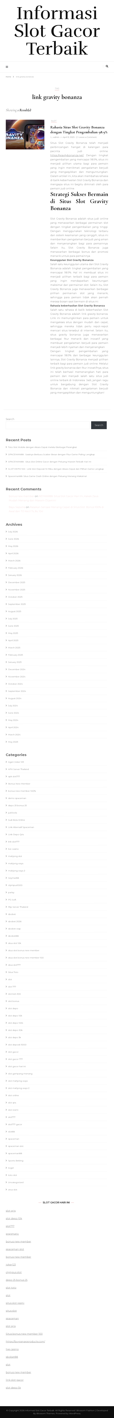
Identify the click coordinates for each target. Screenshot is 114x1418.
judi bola (12, 812)
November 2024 (16, 676)
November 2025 (16, 589)
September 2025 (17, 604)
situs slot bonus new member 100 (26, 957)
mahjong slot (15, 856)
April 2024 (13, 727)
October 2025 (15, 597)
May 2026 (13, 546)
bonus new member (21, 496)
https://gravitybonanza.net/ (67, 155)
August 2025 (14, 611)
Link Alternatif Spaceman (21, 827)
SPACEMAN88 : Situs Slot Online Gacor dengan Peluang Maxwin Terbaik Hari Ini (49, 461)
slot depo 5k (14, 1037)
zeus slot (12, 1189)
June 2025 (13, 626)
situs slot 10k (14, 943)
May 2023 (13, 742)
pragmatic (12, 1234)
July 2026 (13, 531)
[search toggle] (107, 66)
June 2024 (13, 713)
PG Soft (12, 899)
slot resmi (13, 1110)
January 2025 (15, 662)
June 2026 (13, 539)
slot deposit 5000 (17, 1044)
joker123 (11, 1264)
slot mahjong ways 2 (18, 1088)
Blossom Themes (45, 1413)
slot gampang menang (20, 1073)
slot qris (12, 1102)
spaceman (13, 1139)
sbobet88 (13, 936)
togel (11, 1168)
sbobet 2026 (14, 921)
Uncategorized (15, 1182)
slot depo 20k (15, 1030)
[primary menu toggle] (8, 67)
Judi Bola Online (16, 820)
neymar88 (13, 878)
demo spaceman (17, 798)
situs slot (11, 1310)
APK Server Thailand (18, 769)
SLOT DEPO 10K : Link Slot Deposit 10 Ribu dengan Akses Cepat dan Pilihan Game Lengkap (56, 469)
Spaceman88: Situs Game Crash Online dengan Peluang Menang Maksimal (47, 476)
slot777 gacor (15, 1124)
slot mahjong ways (18, 1081)
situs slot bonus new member (23, 950)
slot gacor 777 (15, 1059)
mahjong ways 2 (16, 870)
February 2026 (15, 568)
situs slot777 (14, 965)
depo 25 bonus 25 (17, 805)
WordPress (74, 1413)
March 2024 (14, 734)
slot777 (11, 1117)
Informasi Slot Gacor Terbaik (57, 31)
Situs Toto (13, 972)
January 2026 (15, 575)
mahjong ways (15, 863)
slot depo (13, 1008)
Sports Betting (15, 1160)
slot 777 (12, 986)
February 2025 (15, 655)
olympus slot (14, 1272)
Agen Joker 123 (16, 762)
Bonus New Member (19, 783)
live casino (13, 849)
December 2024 (16, 669)
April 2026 (13, 553)
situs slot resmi (15, 1303)
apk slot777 (14, 776)
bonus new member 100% (22, 791)
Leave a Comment (88, 137)
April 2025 (13, 640)
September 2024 (17, 691)
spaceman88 (15, 1153)
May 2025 (13, 633)
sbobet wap (14, 928)
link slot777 (13, 841)
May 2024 (13, 720)
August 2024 (14, 698)
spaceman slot (15, 1146)
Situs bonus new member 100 (24, 1333)
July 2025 (13, 618)
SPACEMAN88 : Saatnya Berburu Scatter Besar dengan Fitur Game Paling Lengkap (51, 454)
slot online (13, 1095)
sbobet (12, 914)
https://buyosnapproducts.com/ (25, 1341)
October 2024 (15, 684)
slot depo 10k (15, 1015)
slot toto (11, 1287)
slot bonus (13, 1001)
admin (56, 137)
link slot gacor (15, 1380)
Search (10, 419)
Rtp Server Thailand (18, 907)
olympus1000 (15, 885)
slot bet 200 (14, 994)
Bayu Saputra (17, 507)
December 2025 (16, 582)
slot (54, 121)
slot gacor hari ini (17, 1066)
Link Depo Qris (16, 834)
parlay (11, 892)
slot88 (11, 1131)
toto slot (12, 1175)
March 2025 (14, 647)
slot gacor (13, 1052)
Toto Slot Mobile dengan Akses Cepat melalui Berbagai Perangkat (42, 447)
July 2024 (13, 705)
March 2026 (14, 560)
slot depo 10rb (15, 1023)
